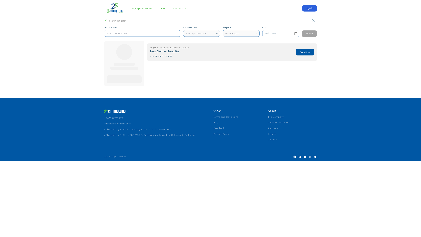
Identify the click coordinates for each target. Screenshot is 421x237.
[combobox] (142, 33)
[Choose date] (296, 34)
